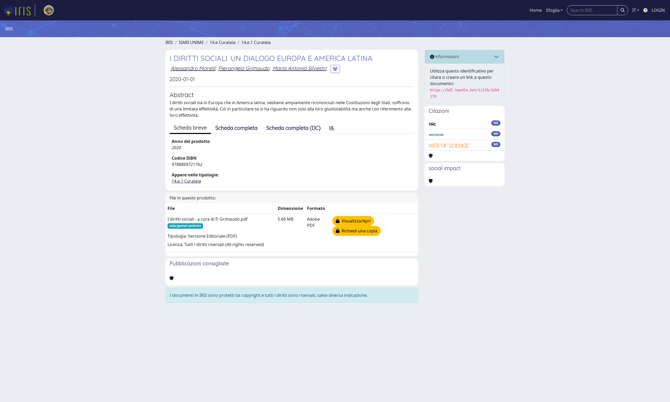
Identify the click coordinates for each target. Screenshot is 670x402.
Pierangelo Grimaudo (243, 68)
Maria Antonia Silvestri (299, 68)
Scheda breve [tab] (190, 127)
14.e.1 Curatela (256, 42)
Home (536, 10)
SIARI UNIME (191, 42)
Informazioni (446, 56)
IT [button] (634, 10)
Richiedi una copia (358, 231)
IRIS (169, 42)
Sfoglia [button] (553, 10)
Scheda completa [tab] (236, 128)
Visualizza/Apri (355, 221)
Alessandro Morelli (193, 68)
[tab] (332, 127)
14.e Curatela (223, 42)
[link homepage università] (48, 10)
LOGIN (658, 10)
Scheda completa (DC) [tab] (293, 128)
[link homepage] (19, 10)
